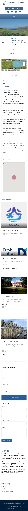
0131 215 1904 (9, 491)
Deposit (4, 378)
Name (3, 406)
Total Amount (6, 372)
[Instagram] (16, 12)
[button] (14, 16)
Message (3, 427)
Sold (16, 38)
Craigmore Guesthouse (10, 341)
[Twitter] (8, 12)
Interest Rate (6, 384)
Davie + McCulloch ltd (10, 258)
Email (2, 413)
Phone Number (5, 420)
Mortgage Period (6, 391)
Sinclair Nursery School (10, 230)
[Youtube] (12, 12)
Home (11, 38)
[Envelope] (20, 12)
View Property (14, 222)
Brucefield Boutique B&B (10, 297)
